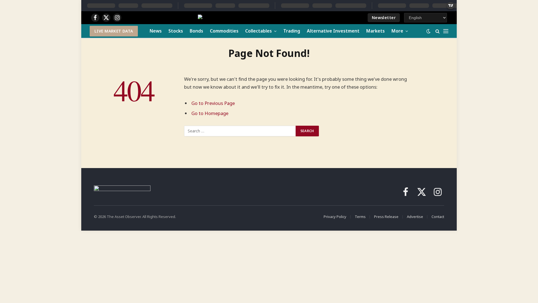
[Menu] (445, 31)
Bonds (196, 31)
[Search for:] (240, 131)
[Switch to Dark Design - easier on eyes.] (428, 31)
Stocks (175, 31)
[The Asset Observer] (246, 18)
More (397, 31)
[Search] (437, 31)
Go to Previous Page (213, 103)
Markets (375, 31)
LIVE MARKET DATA (113, 31)
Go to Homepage (209, 113)
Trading (291, 31)
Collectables (258, 31)
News (156, 31)
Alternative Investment (333, 31)
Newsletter (384, 17)
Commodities (224, 31)
